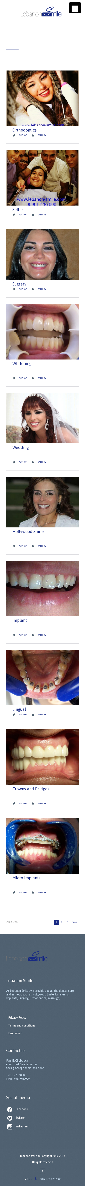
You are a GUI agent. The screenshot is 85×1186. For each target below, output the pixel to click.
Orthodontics (24, 130)
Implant (19, 620)
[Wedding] (42, 418)
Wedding (20, 447)
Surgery (19, 284)
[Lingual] (42, 677)
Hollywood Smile (28, 531)
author (23, 135)
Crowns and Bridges (30, 788)
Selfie (17, 209)
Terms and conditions (21, 1025)
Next (74, 922)
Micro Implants (26, 877)
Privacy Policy (17, 1017)
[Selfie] (42, 177)
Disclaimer (15, 1033)
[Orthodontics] (42, 98)
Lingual (19, 709)
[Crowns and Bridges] (42, 757)
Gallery (42, 135)
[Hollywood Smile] (42, 502)
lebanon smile (28, 1155)
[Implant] (42, 588)
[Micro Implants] (42, 846)
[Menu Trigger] (75, 7)
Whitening (22, 363)
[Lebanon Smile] (47, 11)
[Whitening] (42, 331)
